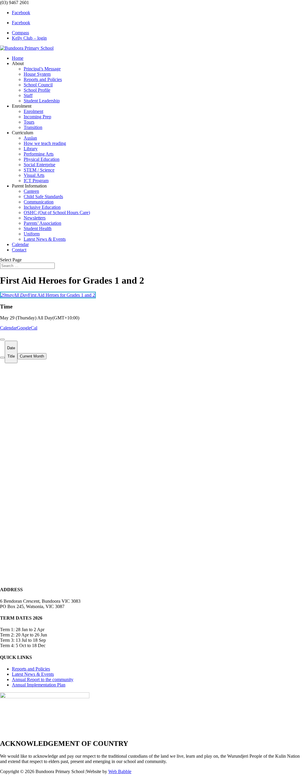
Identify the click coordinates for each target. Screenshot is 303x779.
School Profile (37, 90)
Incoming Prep (37, 116)
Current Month (32, 356)
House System (37, 74)
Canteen (31, 191)
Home (17, 58)
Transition (33, 127)
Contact (19, 249)
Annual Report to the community (42, 679)
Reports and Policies (43, 79)
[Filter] (2, 357)
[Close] (2, 339)
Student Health (37, 228)
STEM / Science (39, 169)
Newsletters (35, 217)
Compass (20, 32)
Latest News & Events (45, 239)
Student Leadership (42, 100)
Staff (28, 95)
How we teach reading (45, 143)
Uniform (32, 233)
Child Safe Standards (43, 196)
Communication (39, 201)
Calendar (20, 244)
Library (31, 148)
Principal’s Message (42, 68)
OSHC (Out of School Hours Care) (57, 212)
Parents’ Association (42, 223)
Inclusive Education (42, 207)
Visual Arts (34, 175)
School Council (38, 84)
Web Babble (119, 771)
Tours (29, 122)
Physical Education (41, 159)
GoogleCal (27, 327)
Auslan (30, 137)
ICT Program (36, 180)
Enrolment (33, 111)
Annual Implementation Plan (38, 684)
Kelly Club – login (29, 38)
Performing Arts (39, 153)
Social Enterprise (39, 164)
